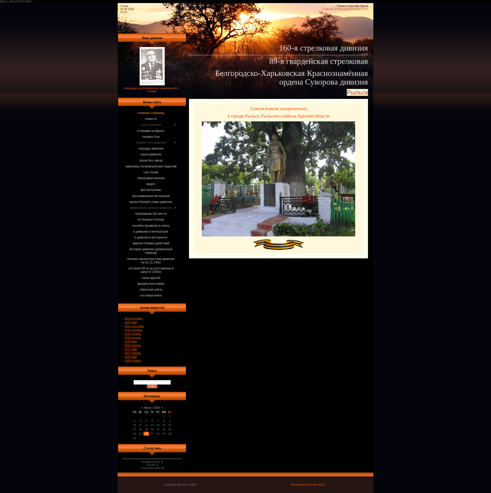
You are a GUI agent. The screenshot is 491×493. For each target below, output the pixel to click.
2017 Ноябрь (133, 352)
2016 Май (131, 341)
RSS (365, 8)
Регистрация (343, 8)
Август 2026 (152, 407)
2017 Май (131, 349)
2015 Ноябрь (133, 333)
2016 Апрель (133, 337)
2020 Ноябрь (133, 360)
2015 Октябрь (133, 329)
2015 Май (131, 322)
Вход (357, 8)
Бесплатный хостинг (304, 484)
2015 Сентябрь (134, 326)
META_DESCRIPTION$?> (184, 148)
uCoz (321, 484)
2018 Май (131, 356)
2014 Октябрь (133, 318)
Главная (327, 8)
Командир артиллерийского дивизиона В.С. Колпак (152, 90)
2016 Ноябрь (133, 345)
